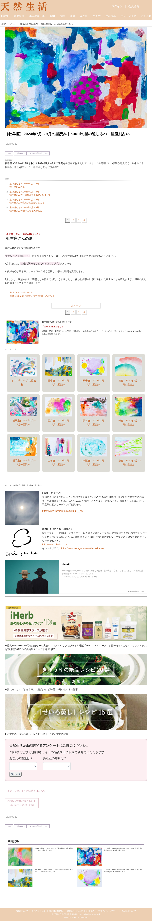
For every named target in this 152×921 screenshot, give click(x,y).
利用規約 (90, 911)
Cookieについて (129, 911)
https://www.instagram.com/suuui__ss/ (62, 511)
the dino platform (79, 917)
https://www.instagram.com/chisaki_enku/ (83, 548)
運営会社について (75, 911)
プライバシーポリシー (108, 911)
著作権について (39, 911)
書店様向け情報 (56, 911)
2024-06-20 (11, 144)
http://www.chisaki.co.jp (54, 544)
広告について (22, 911)
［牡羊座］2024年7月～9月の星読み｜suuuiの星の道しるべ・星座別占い (67, 134)
